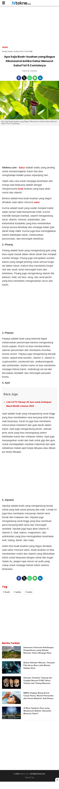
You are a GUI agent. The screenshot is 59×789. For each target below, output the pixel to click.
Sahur (22, 167)
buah (20, 189)
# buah (6, 592)
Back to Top (29, 777)
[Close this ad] (57, 780)
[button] (3, 3)
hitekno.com (24, 774)
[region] (29, 26)
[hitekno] (21, 3)
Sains (5, 47)
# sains (29, 592)
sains (37, 202)
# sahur (17, 592)
